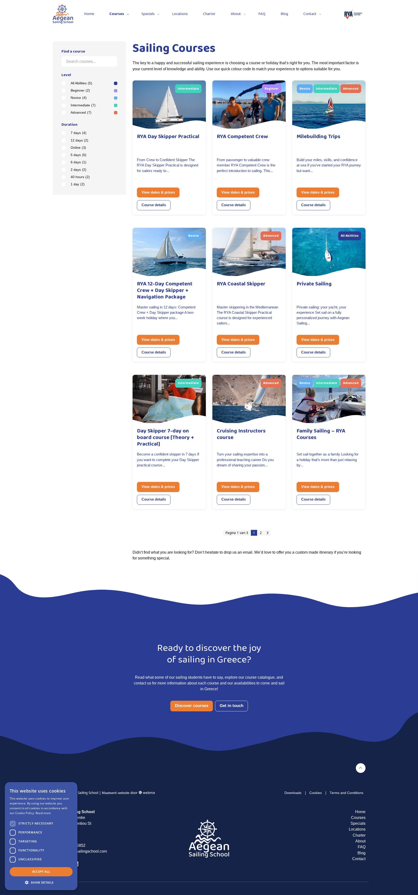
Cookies (315, 793)
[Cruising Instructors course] (249, 398)
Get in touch (231, 705)
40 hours (80, 177)
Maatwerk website (115, 793)
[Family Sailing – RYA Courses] (329, 398)
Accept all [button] (41, 872)
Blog (284, 14)
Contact (309, 14)
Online (78, 147)
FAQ (261, 14)
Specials (148, 14)
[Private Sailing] (329, 251)
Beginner (80, 90)
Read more (43, 813)
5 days (78, 155)
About (236, 14)
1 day (78, 184)
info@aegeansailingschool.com (80, 851)
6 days (78, 162)
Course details (154, 205)
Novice (79, 98)
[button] (41, 882)
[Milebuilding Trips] (329, 104)
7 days (78, 133)
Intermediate (83, 105)
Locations (180, 14)
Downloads (292, 793)
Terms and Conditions (346, 793)
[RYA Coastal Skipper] (249, 251)
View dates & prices (158, 192)
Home (89, 14)
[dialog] (41, 836)
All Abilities (81, 83)
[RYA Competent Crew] (249, 104)
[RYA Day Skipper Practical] (169, 104)
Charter (209, 14)
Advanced (81, 112)
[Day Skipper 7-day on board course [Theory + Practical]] (169, 398)
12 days (79, 140)
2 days (78, 170)
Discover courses (191, 705)
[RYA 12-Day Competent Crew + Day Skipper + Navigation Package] (169, 251)
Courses (116, 14)
